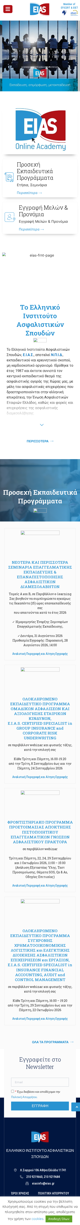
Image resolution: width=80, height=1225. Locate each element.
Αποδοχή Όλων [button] (59, 1219)
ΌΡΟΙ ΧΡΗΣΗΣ (20, 1193)
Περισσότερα (27, 193)
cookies (38, 1219)
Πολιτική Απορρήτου (24, 1097)
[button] (40, 654)
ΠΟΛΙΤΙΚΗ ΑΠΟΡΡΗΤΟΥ (53, 1193)
